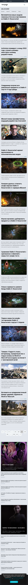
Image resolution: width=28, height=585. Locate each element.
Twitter (10, 1)
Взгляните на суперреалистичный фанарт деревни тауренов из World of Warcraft (13, 394)
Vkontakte (5, 1)
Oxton (25, 21)
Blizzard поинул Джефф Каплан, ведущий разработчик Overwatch (14, 132)
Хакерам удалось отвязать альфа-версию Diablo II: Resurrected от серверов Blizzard (13, 186)
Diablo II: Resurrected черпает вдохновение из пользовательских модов (12, 152)
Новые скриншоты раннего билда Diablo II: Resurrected (14, 300)
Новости (8, 11)
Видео (2, 14)
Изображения (8, 14)
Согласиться (14, 581)
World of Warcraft (21, 365)
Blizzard (5, 9)
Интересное (14, 11)
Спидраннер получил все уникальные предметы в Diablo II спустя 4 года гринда (13, 87)
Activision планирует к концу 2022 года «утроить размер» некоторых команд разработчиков (14, 65)
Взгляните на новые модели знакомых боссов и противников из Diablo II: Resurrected (13, 17)
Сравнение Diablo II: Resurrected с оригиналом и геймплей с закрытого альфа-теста (13, 254)
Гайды (19, 11)
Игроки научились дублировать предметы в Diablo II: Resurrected (14, 232)
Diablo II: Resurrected (20, 24)
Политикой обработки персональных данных (16, 579)
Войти (25, 1)
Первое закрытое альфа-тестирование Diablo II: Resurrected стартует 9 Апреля (12, 320)
